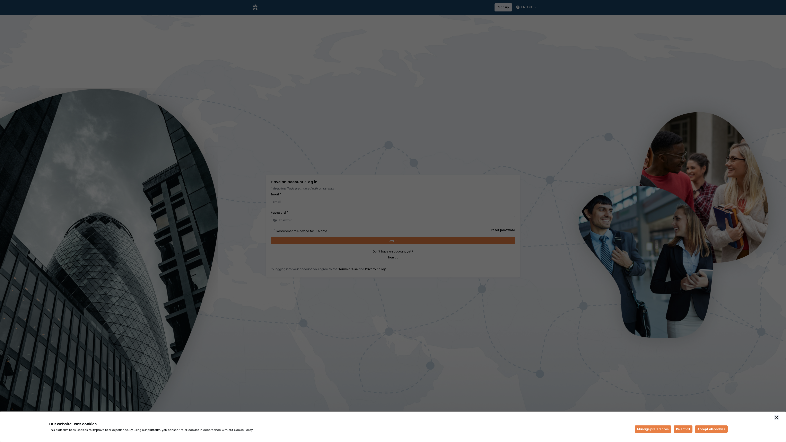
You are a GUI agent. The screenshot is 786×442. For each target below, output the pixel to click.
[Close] (776, 417)
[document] (393, 426)
